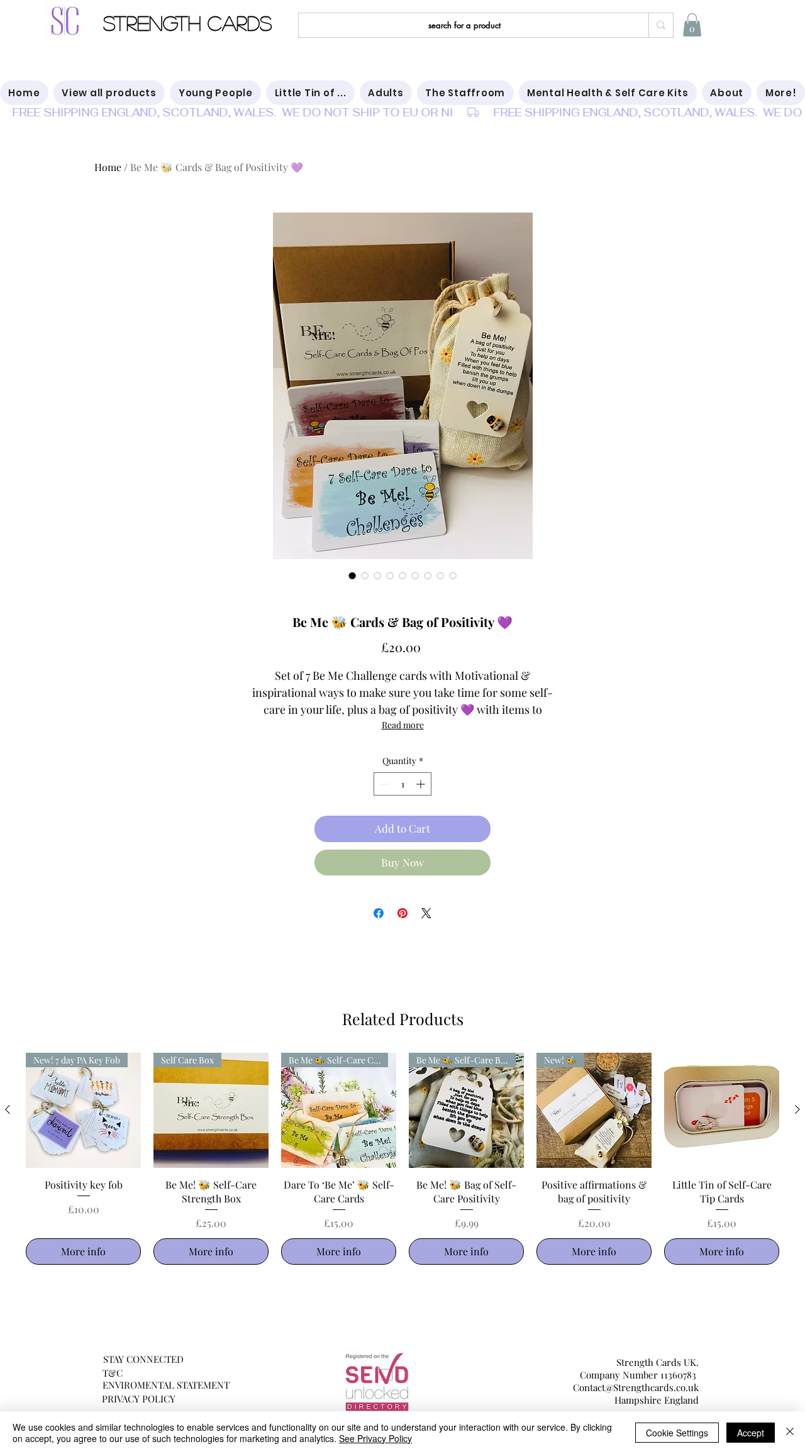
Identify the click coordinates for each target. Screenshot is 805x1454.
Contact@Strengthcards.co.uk (636, 1387)
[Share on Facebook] (378, 913)
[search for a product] (660, 25)
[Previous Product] (7, 1109)
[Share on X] (426, 913)
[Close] (789, 1432)
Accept (750, 1432)
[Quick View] (721, 1110)
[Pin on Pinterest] (402, 913)
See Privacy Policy (375, 1438)
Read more (403, 725)
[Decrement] (383, 784)
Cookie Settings (677, 1432)
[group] (402, 1159)
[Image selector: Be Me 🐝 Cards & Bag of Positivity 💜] (352, 575)
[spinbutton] (402, 784)
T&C (113, 1373)
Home (107, 167)
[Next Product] (797, 1109)
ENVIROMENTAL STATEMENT (166, 1385)
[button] (692, 24)
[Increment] (422, 784)
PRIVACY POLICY (138, 1398)
